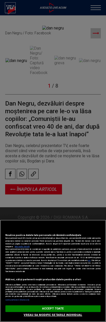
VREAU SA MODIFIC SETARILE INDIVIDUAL (53, 315)
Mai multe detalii (22, 246)
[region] (53, 271)
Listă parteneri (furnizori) (17, 300)
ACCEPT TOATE (53, 308)
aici (89, 260)
